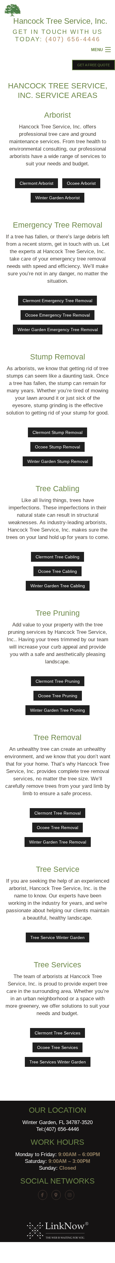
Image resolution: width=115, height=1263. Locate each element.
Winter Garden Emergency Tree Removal (57, 329)
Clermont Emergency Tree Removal (57, 300)
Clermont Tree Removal (57, 813)
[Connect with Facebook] (44, 1194)
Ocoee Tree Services (57, 1047)
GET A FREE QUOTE (93, 65)
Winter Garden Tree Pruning (57, 710)
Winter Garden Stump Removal (57, 461)
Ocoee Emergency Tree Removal (57, 315)
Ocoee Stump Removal (57, 446)
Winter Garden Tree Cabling (57, 585)
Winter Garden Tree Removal (57, 842)
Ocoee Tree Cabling (57, 571)
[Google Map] (58, 1194)
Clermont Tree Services (57, 1032)
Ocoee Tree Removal (57, 827)
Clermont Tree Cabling (57, 556)
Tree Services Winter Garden (57, 1061)
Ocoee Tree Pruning (57, 695)
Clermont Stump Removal (57, 432)
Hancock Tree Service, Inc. (60, 21)
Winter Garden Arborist (57, 197)
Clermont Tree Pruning (58, 681)
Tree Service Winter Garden (57, 937)
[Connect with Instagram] (71, 1194)
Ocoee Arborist (81, 183)
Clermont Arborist (36, 183)
